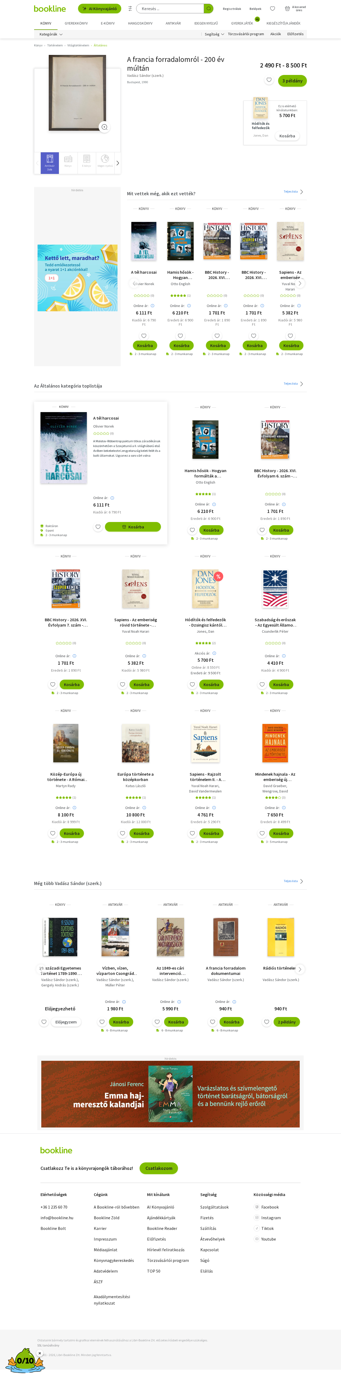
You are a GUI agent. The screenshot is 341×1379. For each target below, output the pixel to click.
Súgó (204, 1260)
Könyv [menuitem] (45, 23)
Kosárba (287, 135)
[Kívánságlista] (272, 8)
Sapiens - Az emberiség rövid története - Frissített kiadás (290, 274)
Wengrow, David (275, 791)
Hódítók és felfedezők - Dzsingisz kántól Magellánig (205, 622)
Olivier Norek (143, 283)
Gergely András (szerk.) (60, 985)
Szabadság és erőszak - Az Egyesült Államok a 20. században (275, 622)
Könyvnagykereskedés (114, 1260)
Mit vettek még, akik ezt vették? (161, 193)
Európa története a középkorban (135, 776)
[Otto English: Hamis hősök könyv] (180, 241)
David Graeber (274, 785)
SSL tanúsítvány (48, 1345)
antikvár (115, 904)
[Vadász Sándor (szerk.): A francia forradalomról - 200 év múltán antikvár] (77, 93)
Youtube (268, 1239)
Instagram (271, 1217)
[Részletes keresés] (130, 8)
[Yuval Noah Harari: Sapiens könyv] (290, 241)
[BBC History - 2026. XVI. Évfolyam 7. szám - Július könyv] (253, 241)
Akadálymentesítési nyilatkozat (112, 1300)
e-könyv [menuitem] (108, 23)
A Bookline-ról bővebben (116, 1207)
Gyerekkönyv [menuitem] (76, 23)
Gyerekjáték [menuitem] (245, 21)
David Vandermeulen (205, 791)
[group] (49, 163)
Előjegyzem (66, 1022)
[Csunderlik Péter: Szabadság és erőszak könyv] (275, 588)
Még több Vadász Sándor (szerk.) (68, 883)
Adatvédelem (106, 1271)
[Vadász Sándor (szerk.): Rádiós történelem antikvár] (280, 937)
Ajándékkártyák (161, 1217)
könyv (144, 208)
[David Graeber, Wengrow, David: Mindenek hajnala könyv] (275, 743)
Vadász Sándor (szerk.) (59, 979)
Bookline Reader (162, 1228)
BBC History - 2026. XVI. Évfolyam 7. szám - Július (254, 274)
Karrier (100, 1228)
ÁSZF (98, 1281)
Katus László (136, 785)
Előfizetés (295, 34)
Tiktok (267, 1228)
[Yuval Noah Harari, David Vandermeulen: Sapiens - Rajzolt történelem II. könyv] (205, 743)
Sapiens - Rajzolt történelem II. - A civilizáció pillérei (205, 776)
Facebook (270, 1207)
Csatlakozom (158, 1168)
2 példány (287, 1022)
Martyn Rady (66, 785)
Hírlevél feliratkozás (166, 1249)
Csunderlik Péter (275, 631)
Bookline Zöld (106, 1217)
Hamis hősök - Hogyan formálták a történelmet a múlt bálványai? (180, 274)
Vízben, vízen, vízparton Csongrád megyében (115, 970)
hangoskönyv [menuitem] (140, 23)
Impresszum (105, 1239)
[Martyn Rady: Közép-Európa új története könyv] (66, 743)
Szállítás (208, 1228)
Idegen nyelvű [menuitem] (206, 23)
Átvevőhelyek (212, 1239)
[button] (117, 163)
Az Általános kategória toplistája (68, 386)
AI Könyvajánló (103, 8)
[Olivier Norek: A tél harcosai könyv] (143, 241)
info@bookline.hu (56, 1217)
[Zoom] (104, 127)
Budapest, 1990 (137, 82)
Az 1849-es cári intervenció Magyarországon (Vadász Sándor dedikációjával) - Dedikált (170, 970)
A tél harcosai (144, 272)
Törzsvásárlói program (246, 34)
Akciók (275, 34)
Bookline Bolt (53, 1228)
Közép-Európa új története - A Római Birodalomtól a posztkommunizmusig (65, 776)
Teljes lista (291, 191)
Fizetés (207, 1217)
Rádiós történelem (280, 968)
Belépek (255, 9)
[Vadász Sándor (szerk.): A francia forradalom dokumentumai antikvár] (225, 937)
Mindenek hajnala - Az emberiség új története (275, 776)
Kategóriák (48, 34)
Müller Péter (115, 985)
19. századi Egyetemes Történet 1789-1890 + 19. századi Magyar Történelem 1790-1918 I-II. (60, 970)
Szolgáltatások (214, 1207)
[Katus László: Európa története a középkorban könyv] (135, 743)
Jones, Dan (205, 631)
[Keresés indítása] (208, 8)
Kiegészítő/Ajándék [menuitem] (284, 23)
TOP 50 (153, 1271)
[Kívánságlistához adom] (269, 80)
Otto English (180, 283)
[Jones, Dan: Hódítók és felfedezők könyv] (205, 588)
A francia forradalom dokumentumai (226, 970)
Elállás (206, 1271)
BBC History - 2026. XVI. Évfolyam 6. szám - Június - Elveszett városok (217, 274)
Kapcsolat (209, 1249)
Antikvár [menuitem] (173, 23)
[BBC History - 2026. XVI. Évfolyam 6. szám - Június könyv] (217, 241)
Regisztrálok (232, 9)
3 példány (292, 81)
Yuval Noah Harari (290, 286)
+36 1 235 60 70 (53, 1207)
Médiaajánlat (105, 1249)
